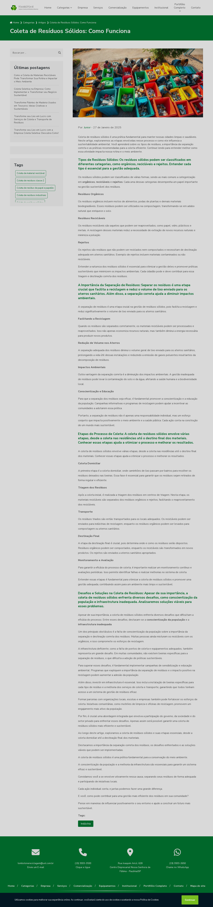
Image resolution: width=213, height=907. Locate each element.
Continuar (190, 900)
